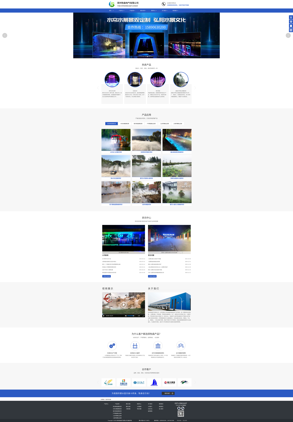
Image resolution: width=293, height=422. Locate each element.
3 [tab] (147, 56)
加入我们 (161, 408)
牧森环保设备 (108, 399)
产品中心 (121, 10)
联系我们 (175, 10)
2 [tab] (145, 56)
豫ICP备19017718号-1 (144, 420)
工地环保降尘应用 (177, 123)
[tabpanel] (146, 35)
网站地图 (179, 420)
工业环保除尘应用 (164, 123)
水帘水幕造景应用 (124, 123)
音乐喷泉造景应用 (138, 123)
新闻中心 (153, 10)
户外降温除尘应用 (151, 123)
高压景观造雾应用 (111, 123)
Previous (5, 35)
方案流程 (128, 408)
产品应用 (132, 10)
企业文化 (150, 408)
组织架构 (150, 411)
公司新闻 (139, 406)
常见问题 (139, 408)
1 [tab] (143, 56)
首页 (110, 10)
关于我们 (164, 10)
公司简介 (150, 406)
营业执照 (185, 420)
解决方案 (142, 10)
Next (288, 35)
